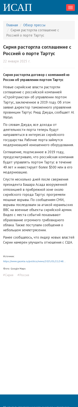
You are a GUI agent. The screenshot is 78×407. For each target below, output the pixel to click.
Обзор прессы (34, 25)
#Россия (23, 275)
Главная (12, 25)
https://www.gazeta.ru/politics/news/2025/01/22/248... (34, 261)
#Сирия (8, 275)
